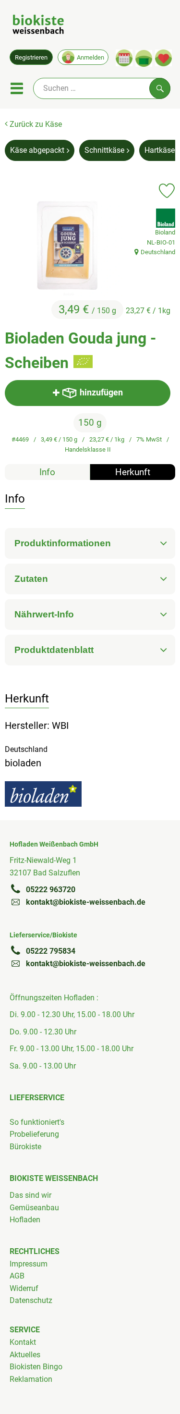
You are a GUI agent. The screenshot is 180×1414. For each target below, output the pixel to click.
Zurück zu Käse (35, 124)
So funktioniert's (37, 1122)
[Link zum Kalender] (124, 57)
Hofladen (25, 1219)
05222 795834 (50, 951)
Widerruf (24, 1288)
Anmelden (90, 57)
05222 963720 (50, 889)
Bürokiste (25, 1146)
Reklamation (31, 1379)
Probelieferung (34, 1134)
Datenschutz (31, 1300)
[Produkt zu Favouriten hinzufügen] (166, 190)
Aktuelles (25, 1354)
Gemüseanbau (34, 1207)
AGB (17, 1275)
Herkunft (132, 472)
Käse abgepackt (37, 150)
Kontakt (23, 1342)
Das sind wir (30, 1195)
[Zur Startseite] (38, 26)
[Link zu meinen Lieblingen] (163, 57)
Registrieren (31, 57)
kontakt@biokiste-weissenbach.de (85, 902)
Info (47, 472)
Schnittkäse (104, 150)
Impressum (29, 1263)
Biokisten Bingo (36, 1366)
